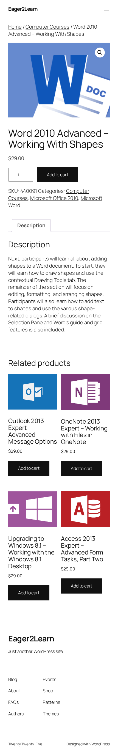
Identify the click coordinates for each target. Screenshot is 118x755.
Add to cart (57, 175)
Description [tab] (31, 225)
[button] (100, 52)
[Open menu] (106, 9)
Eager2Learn (23, 8)
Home (15, 26)
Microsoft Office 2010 (54, 198)
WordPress (100, 743)
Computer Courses (47, 26)
